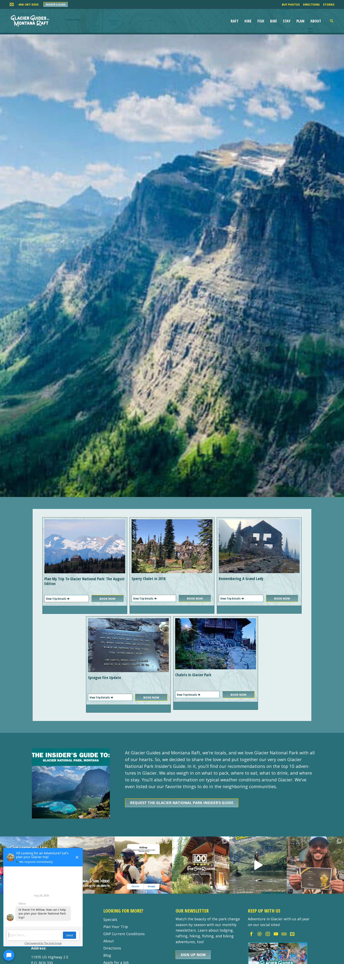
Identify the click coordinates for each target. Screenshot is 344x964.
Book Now (107, 599)
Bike (273, 21)
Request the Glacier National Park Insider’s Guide (181, 802)
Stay (286, 21)
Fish (260, 21)
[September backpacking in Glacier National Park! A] (258, 865)
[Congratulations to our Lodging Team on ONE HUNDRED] (200, 865)
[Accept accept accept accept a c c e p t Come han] (143, 865)
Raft (234, 21)
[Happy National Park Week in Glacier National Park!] (86, 865)
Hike (247, 21)
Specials (110, 919)
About (315, 21)
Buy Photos (291, 4)
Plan (300, 21)
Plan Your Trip (115, 926)
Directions (311, 4)
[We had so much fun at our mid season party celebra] (315, 865)
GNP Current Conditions (124, 933)
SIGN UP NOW (193, 954)
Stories (328, 4)
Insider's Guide (55, 4)
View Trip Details (56, 599)
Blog (107, 955)
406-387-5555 (28, 4)
